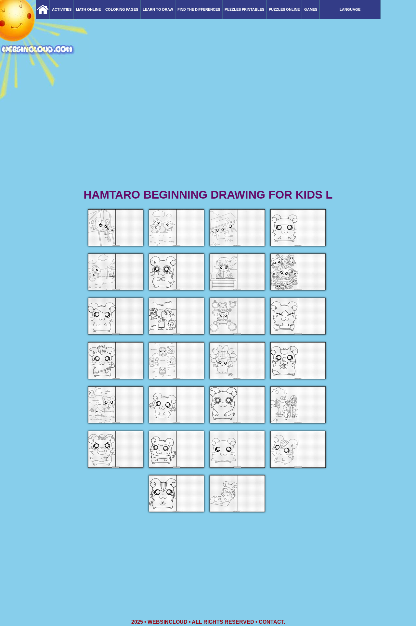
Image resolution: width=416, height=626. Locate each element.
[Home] (42, 10)
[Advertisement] (208, 136)
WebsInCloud (168, 622)
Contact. (272, 622)
